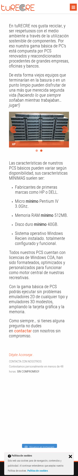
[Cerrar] (70, 456)
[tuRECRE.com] (18, 10)
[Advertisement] (34, 405)
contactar (23, 330)
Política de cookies (37, 470)
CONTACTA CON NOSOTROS (25, 361)
